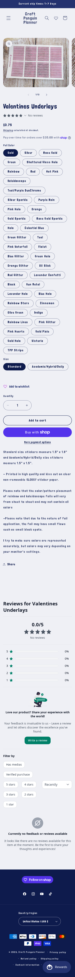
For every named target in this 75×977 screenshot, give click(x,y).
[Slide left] (28, 94)
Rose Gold (50, 152)
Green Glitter (17, 237)
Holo (11, 228)
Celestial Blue (34, 228)
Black (11, 284)
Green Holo (42, 256)
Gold (11, 152)
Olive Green (16, 312)
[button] (8, 18)
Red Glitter (15, 275)
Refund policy (29, 958)
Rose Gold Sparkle (49, 218)
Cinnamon (47, 303)
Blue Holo (45, 293)
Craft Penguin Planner (31, 952)
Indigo (38, 312)
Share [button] (11, 564)
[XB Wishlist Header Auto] (56, 17)
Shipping (8, 130)
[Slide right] (46, 94)
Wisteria (37, 340)
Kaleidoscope (17, 181)
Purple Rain (46, 199)
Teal (40, 237)
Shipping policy (50, 958)
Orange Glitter (18, 265)
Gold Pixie (42, 331)
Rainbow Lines (18, 322)
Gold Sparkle (17, 218)
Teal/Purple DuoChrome (24, 190)
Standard (14, 366)
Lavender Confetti (47, 275)
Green (12, 162)
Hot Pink (52, 171)
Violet (42, 246)
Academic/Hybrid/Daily (48, 366)
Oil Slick (45, 265)
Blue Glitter (16, 256)
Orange (37, 209)
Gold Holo (14, 340)
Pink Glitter (47, 322)
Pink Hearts (16, 331)
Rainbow (14, 171)
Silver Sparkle (18, 199)
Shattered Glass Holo (42, 162)
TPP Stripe (16, 350)
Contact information (27, 964)
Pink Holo (14, 209)
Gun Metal (33, 284)
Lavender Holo (18, 293)
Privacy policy (58, 952)
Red (32, 171)
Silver (28, 152)
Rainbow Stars (18, 303)
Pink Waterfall (18, 246)
